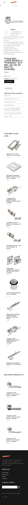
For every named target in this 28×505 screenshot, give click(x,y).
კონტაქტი (4, 476)
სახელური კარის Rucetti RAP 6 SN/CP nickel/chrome (13, 394)
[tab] (14, 88)
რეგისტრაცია (4, 478)
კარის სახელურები (13, 78)
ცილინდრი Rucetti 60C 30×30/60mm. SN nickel (14, 247)
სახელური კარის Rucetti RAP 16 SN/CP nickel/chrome (13, 417)
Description (8, 88)
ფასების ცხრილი (5, 474)
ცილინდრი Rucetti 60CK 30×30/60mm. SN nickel (14, 224)
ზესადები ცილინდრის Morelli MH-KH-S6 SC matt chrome (13, 177)
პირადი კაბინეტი (5, 472)
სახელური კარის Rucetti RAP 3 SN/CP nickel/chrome (13, 440)
